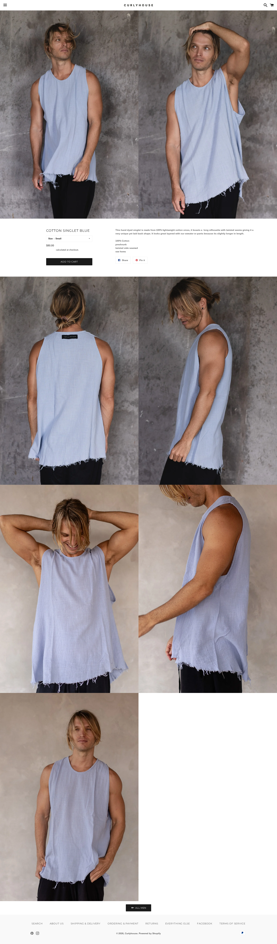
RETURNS (151, 923)
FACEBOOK (204, 923)
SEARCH (37, 923)
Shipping (50, 250)
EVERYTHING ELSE (177, 923)
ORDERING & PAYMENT (123, 923)
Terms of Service (232, 923)
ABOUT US (57, 923)
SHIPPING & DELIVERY (86, 923)
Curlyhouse (131, 933)
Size (50, 238)
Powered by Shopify (150, 933)
